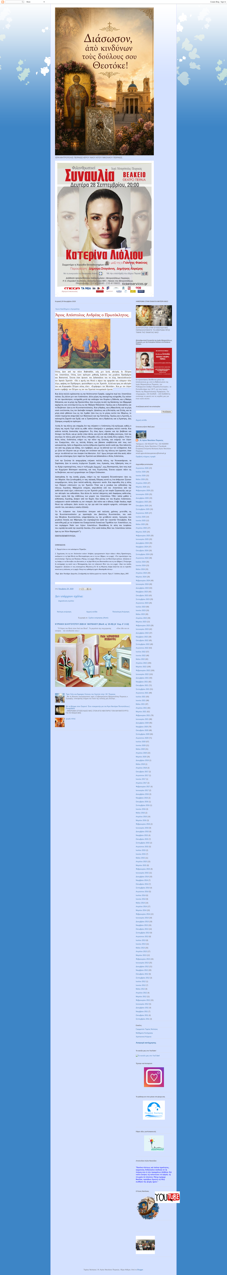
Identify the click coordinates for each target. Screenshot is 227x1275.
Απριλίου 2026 (141, 483)
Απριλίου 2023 (141, 618)
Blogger (140, 1270)
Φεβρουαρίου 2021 (143, 715)
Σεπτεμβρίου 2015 (142, 843)
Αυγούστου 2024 (142, 558)
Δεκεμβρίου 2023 (142, 588)
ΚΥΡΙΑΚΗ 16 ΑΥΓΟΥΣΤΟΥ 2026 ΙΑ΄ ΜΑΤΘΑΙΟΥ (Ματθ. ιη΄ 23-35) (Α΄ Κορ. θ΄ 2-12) (92, 624)
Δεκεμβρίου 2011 (142, 1008)
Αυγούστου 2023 (142, 603)
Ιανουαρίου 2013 (142, 963)
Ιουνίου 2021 (141, 700)
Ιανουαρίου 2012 (142, 1004)
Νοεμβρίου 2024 (142, 547)
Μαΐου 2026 (140, 479)
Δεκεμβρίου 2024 (142, 543)
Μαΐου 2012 (140, 989)
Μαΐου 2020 (140, 749)
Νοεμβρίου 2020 (142, 727)
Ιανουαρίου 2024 (142, 584)
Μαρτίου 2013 (141, 955)
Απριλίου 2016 (141, 817)
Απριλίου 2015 (141, 862)
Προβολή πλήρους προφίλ (146, 457)
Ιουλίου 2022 (141, 652)
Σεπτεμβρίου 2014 (142, 888)
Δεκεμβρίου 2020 (142, 723)
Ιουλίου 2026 (141, 472)
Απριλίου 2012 (141, 993)
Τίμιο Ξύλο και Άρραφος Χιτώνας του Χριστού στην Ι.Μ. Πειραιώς (90, 694)
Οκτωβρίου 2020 (142, 730)
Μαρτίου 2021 (141, 712)
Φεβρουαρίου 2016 (143, 824)
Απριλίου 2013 (141, 951)
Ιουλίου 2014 (141, 895)
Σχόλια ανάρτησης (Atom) (98, 618)
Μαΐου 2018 (140, 764)
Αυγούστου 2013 (142, 937)
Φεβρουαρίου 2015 (143, 869)
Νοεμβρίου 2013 (142, 925)
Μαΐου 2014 (140, 903)
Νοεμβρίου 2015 (142, 835)
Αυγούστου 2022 (142, 648)
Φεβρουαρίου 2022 (143, 670)
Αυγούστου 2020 (142, 738)
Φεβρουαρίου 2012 (143, 1000)
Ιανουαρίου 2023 (142, 629)
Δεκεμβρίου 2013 (142, 922)
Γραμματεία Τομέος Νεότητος (147, 1029)
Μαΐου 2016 (140, 813)
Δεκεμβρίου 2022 (142, 633)
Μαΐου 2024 (140, 569)
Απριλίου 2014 (141, 906)
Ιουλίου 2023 (141, 607)
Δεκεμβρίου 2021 (142, 678)
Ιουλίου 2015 (141, 850)
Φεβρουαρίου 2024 (143, 581)
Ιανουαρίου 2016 (142, 828)
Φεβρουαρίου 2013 (143, 959)
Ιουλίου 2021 (141, 697)
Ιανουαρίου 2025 (142, 539)
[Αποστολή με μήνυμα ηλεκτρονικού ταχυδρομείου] (80, 589)
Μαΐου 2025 (140, 524)
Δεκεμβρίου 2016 (142, 794)
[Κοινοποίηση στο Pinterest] (90, 589)
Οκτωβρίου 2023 (142, 595)
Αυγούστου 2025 (142, 513)
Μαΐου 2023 (140, 614)
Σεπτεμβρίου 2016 (142, 805)
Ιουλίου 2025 (141, 517)
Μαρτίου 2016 (141, 820)
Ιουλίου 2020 (141, 742)
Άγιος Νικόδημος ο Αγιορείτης (67, 309)
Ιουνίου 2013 (141, 944)
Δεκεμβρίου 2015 (142, 832)
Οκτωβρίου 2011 (142, 1015)
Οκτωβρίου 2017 (142, 772)
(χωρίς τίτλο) (70, 719)
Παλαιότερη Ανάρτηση (120, 612)
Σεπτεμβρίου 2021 (142, 689)
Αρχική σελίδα (91, 612)
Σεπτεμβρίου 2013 (142, 933)
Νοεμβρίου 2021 (142, 682)
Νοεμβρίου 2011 (142, 1011)
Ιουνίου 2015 (141, 854)
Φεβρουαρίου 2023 (143, 625)
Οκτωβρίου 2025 (142, 506)
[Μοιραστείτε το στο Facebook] (87, 589)
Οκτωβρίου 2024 (142, 551)
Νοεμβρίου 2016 (142, 798)
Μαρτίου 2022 (141, 667)
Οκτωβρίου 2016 (142, 802)
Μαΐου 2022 (140, 659)
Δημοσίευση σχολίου (66, 601)
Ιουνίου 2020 (141, 745)
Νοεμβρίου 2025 (142, 502)
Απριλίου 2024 (141, 573)
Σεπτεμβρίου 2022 (142, 644)
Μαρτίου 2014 (141, 910)
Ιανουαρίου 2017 (142, 790)
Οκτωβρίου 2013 (142, 929)
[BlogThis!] (82, 589)
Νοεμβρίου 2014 (142, 880)
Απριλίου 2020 (141, 753)
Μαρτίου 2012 (141, 997)
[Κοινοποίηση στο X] (85, 589)
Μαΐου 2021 (140, 704)
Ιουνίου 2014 (141, 899)
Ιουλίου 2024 (141, 562)
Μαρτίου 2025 (141, 532)
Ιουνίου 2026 (141, 476)
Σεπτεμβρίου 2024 (142, 554)
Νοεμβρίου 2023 (142, 592)
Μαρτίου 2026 (141, 487)
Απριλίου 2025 (141, 528)
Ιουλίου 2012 (141, 981)
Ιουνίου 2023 (141, 610)
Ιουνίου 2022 (141, 656)
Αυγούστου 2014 (142, 892)
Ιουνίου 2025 (141, 521)
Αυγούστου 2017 (142, 775)
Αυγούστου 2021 (142, 693)
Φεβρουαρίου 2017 (143, 787)
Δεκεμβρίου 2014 (142, 877)
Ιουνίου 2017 (141, 779)
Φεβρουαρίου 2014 (143, 914)
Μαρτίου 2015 (141, 865)
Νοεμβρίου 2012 (142, 970)
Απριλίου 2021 (141, 708)
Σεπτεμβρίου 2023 (142, 599)
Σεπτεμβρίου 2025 (142, 509)
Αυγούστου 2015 (142, 847)
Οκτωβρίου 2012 (142, 974)
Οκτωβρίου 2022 (142, 640)
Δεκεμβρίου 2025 (142, 498)
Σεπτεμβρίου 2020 (142, 734)
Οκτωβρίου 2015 (142, 839)
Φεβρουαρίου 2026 (143, 490)
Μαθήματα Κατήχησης (144, 1033)
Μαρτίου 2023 (141, 622)
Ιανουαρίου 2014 (142, 918)
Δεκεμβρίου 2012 (142, 967)
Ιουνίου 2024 (141, 565)
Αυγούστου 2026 (142, 468)
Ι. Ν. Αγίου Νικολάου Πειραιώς (150, 440)
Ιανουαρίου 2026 (142, 494)
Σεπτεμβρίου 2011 (142, 1019)
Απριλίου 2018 (141, 768)
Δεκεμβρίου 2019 (142, 760)
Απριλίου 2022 (141, 663)
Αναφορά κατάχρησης (146, 1043)
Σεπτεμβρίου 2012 (142, 978)
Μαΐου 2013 (140, 948)
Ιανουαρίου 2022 (142, 674)
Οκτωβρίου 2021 (142, 685)
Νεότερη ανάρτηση (64, 612)
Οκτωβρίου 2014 (142, 884)
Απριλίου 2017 (141, 783)
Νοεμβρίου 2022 (142, 637)
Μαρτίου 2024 (141, 577)
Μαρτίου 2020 (141, 757)
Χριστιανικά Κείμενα (143, 1037)
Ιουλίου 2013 (141, 940)
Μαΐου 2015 (140, 858)
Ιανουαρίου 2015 (142, 873)
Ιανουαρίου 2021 (142, 719)
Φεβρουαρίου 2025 (143, 536)
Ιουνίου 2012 (141, 985)
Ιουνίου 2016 (141, 809)
